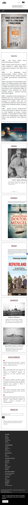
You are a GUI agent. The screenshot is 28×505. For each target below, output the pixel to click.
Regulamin (7, 478)
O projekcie (7, 477)
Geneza (6, 432)
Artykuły (6, 442)
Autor (6, 474)
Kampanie (7, 452)
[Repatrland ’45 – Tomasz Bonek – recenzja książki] (14, 270)
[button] (11, 186)
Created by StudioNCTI (5, 489)
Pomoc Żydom (8, 462)
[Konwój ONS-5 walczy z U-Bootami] (14, 332)
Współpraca (7, 476)
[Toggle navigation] (3, 11)
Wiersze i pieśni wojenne (9, 469)
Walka (6, 461)
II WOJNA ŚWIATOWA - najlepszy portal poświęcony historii (14, 486)
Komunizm (7, 464)
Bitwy (6, 450)
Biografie (7, 465)
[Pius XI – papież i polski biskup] (14, 163)
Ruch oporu (7, 458)
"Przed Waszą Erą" (8, 481)
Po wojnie (7, 439)
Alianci (6, 445)
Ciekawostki (7, 444)
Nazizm (6, 437)
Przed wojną (7, 456)
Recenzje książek (8, 470)
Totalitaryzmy (7, 436)
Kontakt (6, 480)
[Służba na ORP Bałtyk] (14, 305)
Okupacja (7, 457)
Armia (6, 460)
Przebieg (7, 433)
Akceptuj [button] (5, 501)
